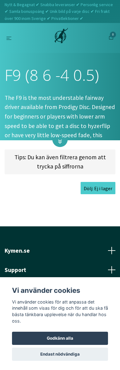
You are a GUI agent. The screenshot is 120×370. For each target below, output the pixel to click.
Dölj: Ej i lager (98, 188)
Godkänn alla (60, 338)
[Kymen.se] (61, 38)
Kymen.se (17, 250)
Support (15, 270)
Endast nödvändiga (60, 354)
